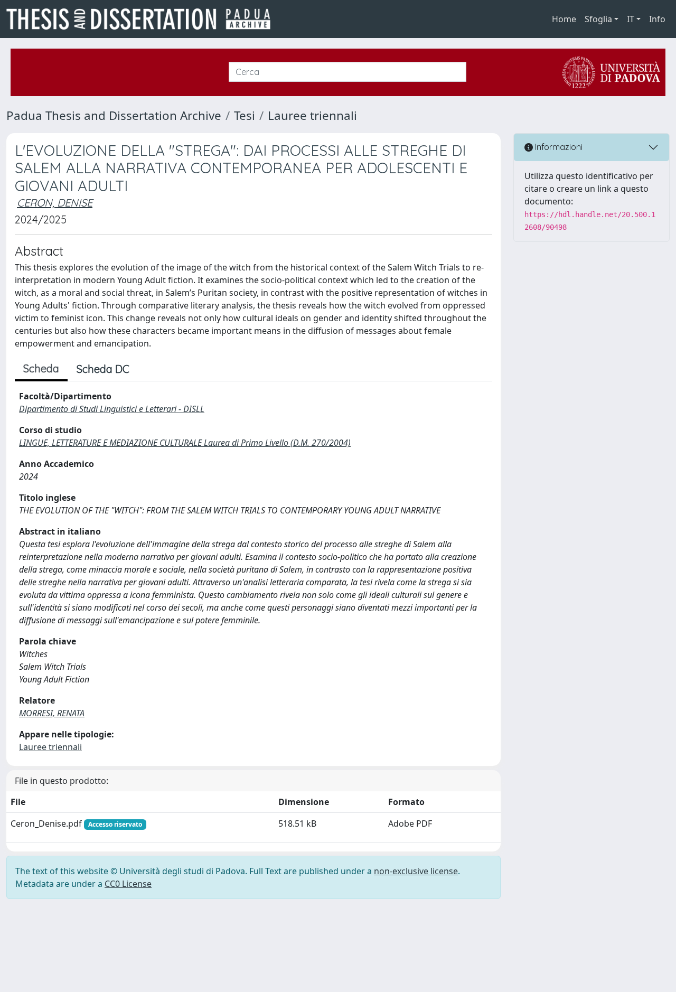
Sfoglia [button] (598, 19)
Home (564, 19)
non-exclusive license (416, 871)
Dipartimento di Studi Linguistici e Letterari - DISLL (111, 409)
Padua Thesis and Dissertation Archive (113, 115)
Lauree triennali (312, 115)
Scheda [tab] (41, 368)
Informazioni (558, 147)
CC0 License (128, 884)
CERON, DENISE (54, 202)
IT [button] (630, 19)
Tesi (244, 115)
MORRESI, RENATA (51, 713)
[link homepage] (142, 19)
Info (657, 19)
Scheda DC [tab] (103, 369)
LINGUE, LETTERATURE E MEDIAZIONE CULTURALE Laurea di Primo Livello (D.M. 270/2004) (185, 442)
